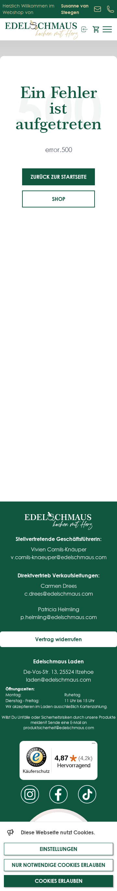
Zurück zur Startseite (58, 176)
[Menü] (94, 745)
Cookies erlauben (59, 880)
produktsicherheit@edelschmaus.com (58, 727)
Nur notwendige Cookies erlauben (58, 865)
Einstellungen (58, 849)
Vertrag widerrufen (58, 639)
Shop (58, 199)
